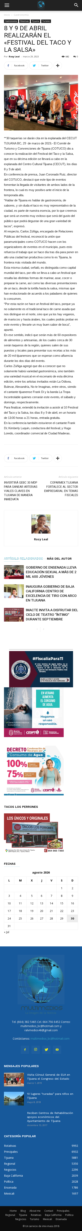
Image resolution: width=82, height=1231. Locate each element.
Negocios (20, 1219)
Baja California (53, 1215)
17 (9, 911)
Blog (23, 1210)
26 (31, 918)
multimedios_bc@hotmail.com (50, 1038)
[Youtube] (57, 1050)
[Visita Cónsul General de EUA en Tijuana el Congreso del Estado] (14, 1079)
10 (9, 903)
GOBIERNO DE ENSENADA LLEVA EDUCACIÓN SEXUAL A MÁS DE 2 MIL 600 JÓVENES (51, 572)
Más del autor (59, 558)
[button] (76, 5)
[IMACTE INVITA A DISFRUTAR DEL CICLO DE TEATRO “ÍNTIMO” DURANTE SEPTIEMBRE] (14, 615)
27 (41, 918)
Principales (63, 1210)
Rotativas (24, 21)
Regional (10, 1215)
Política (69, 1215)
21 (51, 911)
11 (20, 903)
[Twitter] (46, 1050)
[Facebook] (25, 1050)
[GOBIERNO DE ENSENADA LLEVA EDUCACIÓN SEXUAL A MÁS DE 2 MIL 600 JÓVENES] (14, 572)
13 (41, 903)
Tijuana (35, 21)
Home (13, 1210)
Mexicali (47, 1219)
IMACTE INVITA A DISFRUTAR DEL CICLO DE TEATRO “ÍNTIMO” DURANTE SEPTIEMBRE (52, 614)
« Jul (6, 932)
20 (41, 911)
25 (20, 918)
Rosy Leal (14, 56)
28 (51, 918)
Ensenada (61, 1219)
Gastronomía (21, 15)
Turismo (46, 21)
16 (72, 903)
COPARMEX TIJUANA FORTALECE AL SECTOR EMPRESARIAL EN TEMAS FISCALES (61, 489)
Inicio (7, 15)
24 (9, 918)
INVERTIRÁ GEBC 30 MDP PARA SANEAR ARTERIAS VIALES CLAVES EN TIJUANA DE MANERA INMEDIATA (20, 491)
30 (72, 918)
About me (35, 1210)
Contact (48, 1210)
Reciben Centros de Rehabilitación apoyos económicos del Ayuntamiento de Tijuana (50, 1116)
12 (31, 903)
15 (61, 903)
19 (31, 911)
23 (72, 911)
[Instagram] (36, 1050)
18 (20, 911)
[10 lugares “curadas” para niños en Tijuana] (14, 1099)
